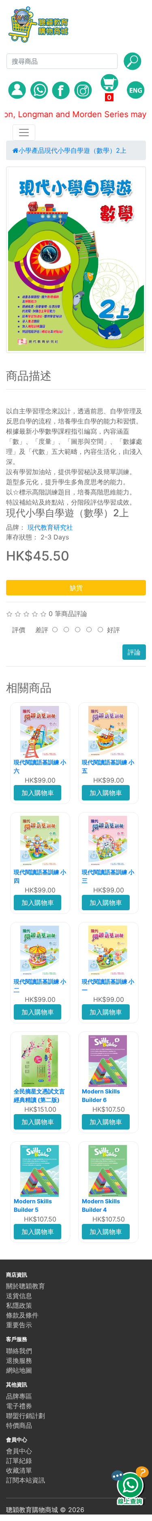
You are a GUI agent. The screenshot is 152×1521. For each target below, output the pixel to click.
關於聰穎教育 (25, 1286)
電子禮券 (19, 1406)
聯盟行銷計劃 (25, 1416)
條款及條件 (22, 1315)
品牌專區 (19, 1396)
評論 (134, 652)
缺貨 (76, 588)
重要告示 (19, 1325)
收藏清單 (19, 1470)
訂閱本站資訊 (25, 1480)
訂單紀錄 (19, 1461)
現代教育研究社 (50, 527)
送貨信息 (19, 1296)
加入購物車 (37, 793)
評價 (18, 630)
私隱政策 (19, 1305)
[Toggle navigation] (24, 132)
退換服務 (19, 1360)
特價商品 (19, 1425)
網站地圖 (19, 1370)
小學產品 (32, 150)
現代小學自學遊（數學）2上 (85, 150)
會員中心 (19, 1451)
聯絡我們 (19, 1351)
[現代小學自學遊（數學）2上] (76, 260)
